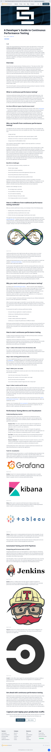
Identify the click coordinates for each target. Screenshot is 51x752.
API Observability (5, 736)
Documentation (29, 734)
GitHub (27, 738)
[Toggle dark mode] (41, 4)
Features (16, 4)
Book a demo (31, 720)
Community (28, 739)
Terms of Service (42, 734)
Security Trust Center (43, 736)
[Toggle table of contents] (49, 750)
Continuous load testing (16, 261)
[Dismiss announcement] (49, 1)
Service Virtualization (6, 734)
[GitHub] (43, 745)
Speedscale (10, 360)
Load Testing (7, 38)
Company (32, 4)
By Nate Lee (12, 36)
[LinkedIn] (47, 745)
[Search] (38, 4)
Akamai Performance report (19, 286)
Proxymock (4, 738)
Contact (15, 739)
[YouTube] (48, 745)
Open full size (8, 250)
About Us (15, 733)
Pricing (20, 4)
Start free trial (20, 720)
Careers (15, 738)
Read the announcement (39, 1)
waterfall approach (10, 219)
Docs (25, 4)
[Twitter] (45, 745)
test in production (24, 403)
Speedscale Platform (5, 739)
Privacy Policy (41, 733)
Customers (16, 736)
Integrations (28, 736)
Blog (28, 4)
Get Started (46, 4)
